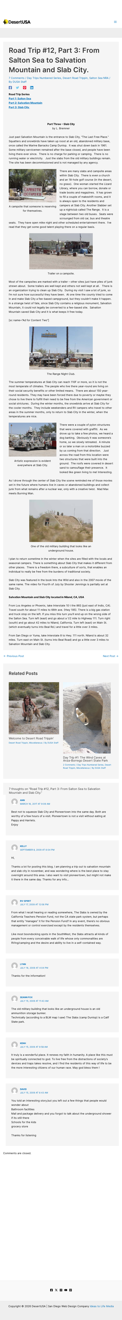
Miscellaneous (35, 743)
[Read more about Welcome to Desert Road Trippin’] (34, 708)
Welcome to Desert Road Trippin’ (31, 738)
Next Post (111, 656)
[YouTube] (65, 1290)
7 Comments (16, 78)
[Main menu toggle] (115, 21)
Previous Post (13, 656)
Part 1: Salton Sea (20, 98)
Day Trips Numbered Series (44, 78)
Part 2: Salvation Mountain (25, 102)
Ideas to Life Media (102, 1306)
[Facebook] (10, 87)
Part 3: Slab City (19, 107)
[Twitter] (17, 87)
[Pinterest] (24, 87)
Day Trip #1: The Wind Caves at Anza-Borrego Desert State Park (85, 759)
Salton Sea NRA (98, 78)
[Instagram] (61, 1290)
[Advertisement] (61, 7)
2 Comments (69, 765)
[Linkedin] (31, 87)
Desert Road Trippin (75, 78)
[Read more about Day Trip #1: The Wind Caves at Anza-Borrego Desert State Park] (87, 717)
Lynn (23, 964)
